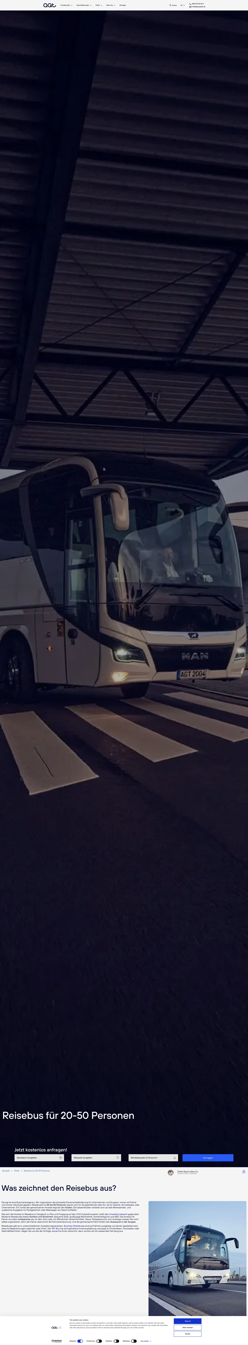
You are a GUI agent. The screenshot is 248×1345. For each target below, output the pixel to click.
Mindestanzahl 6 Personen (144, 1157)
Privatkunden (65, 5)
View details (144, 1341)
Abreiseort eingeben (27, 1157)
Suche (174, 5)
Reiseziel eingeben (83, 1157)
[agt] (50, 5)
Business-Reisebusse (74, 1225)
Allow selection (187, 1327)
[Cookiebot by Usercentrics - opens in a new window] (56, 1341)
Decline (187, 1334)
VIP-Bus (56, 1228)
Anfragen (122, 5)
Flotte (98, 5)
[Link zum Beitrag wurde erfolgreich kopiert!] (244, 1172)
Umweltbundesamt (118, 1214)
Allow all (188, 1321)
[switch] (99, 1341)
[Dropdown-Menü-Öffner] (71, 5)
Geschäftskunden (83, 5)
